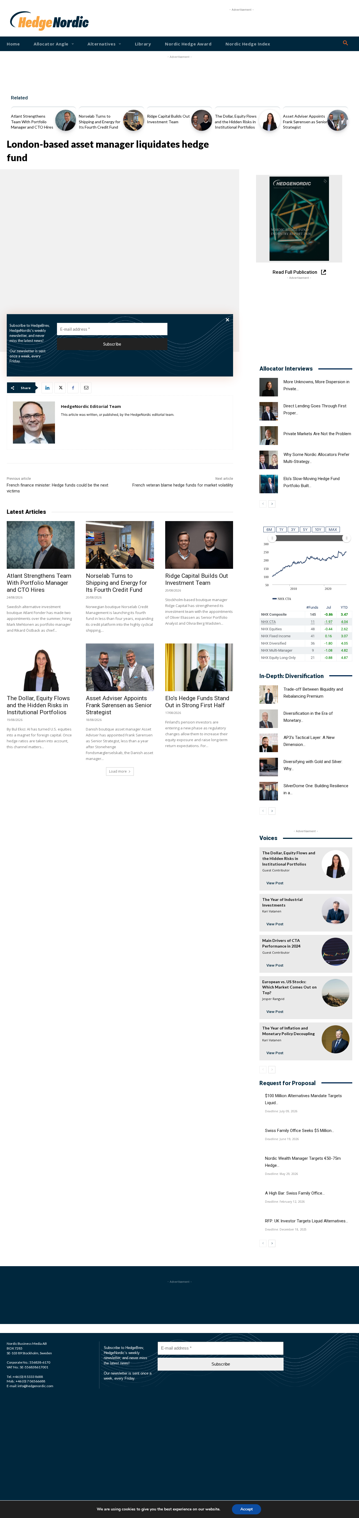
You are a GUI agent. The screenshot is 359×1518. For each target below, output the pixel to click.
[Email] (85, 387)
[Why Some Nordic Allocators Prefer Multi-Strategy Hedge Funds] (268, 460)
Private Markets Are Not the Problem (317, 433)
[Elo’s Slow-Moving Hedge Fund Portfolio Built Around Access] (268, 484)
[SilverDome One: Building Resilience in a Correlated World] (268, 791)
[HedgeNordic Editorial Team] (34, 422)
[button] (345, 43)
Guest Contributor (276, 870)
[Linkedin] (47, 387)
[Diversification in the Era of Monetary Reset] (268, 718)
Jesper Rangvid (273, 999)
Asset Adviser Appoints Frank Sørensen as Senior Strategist (305, 121)
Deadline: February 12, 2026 (285, 1201)
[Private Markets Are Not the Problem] (268, 435)
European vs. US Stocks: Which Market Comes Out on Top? (289, 987)
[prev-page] (262, 504)
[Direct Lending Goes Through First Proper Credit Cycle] (268, 411)
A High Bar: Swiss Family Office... (295, 1193)
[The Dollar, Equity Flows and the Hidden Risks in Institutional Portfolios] (269, 120)
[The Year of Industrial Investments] (335, 911)
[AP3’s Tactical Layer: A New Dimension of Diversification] (268, 743)
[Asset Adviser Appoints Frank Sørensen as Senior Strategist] (337, 120)
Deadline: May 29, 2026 (281, 1173)
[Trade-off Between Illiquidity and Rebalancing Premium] (268, 694)
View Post (274, 883)
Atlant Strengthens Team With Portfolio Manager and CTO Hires (32, 121)
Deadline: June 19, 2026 (282, 1139)
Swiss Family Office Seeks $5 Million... (299, 1130)
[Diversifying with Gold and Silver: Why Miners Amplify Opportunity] (268, 767)
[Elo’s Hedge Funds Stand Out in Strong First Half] (199, 667)
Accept (246, 1509)
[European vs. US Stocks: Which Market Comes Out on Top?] (335, 993)
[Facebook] (73, 387)
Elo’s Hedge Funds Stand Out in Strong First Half (197, 702)
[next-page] (271, 504)
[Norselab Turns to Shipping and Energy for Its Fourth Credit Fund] (133, 120)
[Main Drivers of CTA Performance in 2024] (335, 951)
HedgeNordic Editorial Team (91, 406)
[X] (60, 387)
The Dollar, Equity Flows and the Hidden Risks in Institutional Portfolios (236, 121)
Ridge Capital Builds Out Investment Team (196, 579)
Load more (118, 771)
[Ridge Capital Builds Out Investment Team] (201, 120)
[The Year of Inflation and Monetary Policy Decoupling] (335, 1039)
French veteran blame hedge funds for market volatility (182, 485)
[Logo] (24, 21)
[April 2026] (299, 219)
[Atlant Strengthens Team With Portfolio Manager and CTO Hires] (65, 120)
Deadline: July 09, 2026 (281, 1111)
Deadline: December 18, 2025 (286, 1229)
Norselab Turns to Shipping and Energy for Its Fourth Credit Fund (99, 121)
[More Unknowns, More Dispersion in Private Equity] (268, 387)
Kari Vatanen (271, 911)
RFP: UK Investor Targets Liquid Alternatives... (306, 1220)
